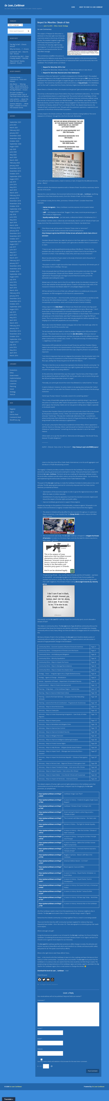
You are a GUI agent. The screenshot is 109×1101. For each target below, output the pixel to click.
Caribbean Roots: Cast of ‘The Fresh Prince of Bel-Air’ (19, 95)
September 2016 (15, 274)
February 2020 (15, 163)
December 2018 (15, 201)
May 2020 (13, 155)
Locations (13, 384)
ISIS (86, 78)
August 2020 (14, 146)
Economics (13, 370)
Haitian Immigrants (49, 207)
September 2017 (15, 242)
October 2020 (14, 141)
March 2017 (14, 258)
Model (49, 984)
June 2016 (13, 282)
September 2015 (15, 307)
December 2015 (15, 298)
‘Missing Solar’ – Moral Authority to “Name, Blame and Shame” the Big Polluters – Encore (19, 87)
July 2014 (13, 345)
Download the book (50, 971)
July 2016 (13, 280)
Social (12, 389)
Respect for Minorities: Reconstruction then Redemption (61, 73)
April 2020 (13, 157)
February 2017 (15, 260)
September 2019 (15, 176)
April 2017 (13, 255)
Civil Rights (43, 984)
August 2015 (14, 309)
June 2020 (13, 152)
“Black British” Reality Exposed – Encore (17, 62)
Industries (13, 381)
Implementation (15, 378)
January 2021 (14, 133)
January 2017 (14, 263)
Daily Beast (58, 307)
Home (73, 7)
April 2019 (13, 190)
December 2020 (15, 136)
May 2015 (13, 318)
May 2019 (13, 187)
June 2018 (13, 217)
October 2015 (14, 304)
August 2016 (14, 277)
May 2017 (13, 252)
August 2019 (14, 179)
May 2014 (13, 350)
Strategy (12, 392)
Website (40, 1049)
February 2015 (15, 326)
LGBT (44, 212)
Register (12, 409)
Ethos (12, 373)
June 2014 (13, 347)
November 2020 (15, 138)
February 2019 (15, 195)
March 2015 (14, 323)
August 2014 (14, 342)
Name (39, 1028)
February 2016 (15, 293)
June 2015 (13, 315)
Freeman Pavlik (15, 78)
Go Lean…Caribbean (14, 5)
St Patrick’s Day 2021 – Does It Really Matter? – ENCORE (19, 57)
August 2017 (14, 244)
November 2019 (15, 171)
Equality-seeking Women (51, 217)
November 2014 (15, 334)
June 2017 (13, 250)
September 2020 (15, 144)
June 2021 (13, 125)
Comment (41, 1000)
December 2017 (15, 233)
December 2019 (15, 168)
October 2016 (14, 271)
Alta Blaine (13, 84)
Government (14, 376)
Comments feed (15, 417)
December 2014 (15, 331)
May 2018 (13, 220)
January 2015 (14, 328)
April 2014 (13, 353)
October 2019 (14, 174)
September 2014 (15, 339)
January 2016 (14, 296)
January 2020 (14, 166)
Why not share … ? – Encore (19, 49)
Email (39, 1039)
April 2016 (13, 288)
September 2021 (15, 122)
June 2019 (13, 184)
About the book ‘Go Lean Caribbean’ (91, 7)
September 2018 (15, 209)
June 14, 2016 (48, 26)
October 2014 (14, 336)
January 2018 (14, 231)
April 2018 (13, 222)
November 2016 (15, 269)
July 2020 (13, 149)
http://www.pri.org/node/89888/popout (85, 447)
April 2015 (13, 320)
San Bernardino (78, 334)
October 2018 (14, 206)
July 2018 (13, 214)
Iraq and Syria (83, 83)
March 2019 (14, 193)
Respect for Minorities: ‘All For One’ (54, 67)
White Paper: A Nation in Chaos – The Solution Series (19, 106)
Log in (12, 412)
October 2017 (14, 239)
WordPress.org (15, 420)
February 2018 (15, 228)
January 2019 (14, 198)
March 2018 (14, 225)
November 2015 (15, 301)
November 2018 (15, 204)
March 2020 (14, 160)
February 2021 (15, 130)
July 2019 (13, 182)
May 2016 (13, 285)
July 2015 (13, 312)
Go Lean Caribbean (15, 1086)
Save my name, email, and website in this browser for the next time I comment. (62, 1061)
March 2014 (14, 356)
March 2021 (14, 128)
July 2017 (13, 247)
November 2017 (15, 236)
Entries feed (14, 414)
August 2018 (14, 212)
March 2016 (14, 290)
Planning (13, 386)
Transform (54, 984)
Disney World (74, 514)
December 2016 (15, 266)
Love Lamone (14, 99)
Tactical (12, 394)
